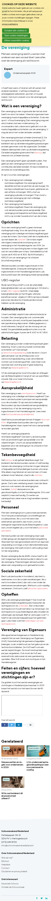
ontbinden (23, 605)
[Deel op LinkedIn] (19, 725)
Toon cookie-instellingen (16, 35)
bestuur (38, 152)
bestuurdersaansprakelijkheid (20, 414)
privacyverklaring (10, 24)
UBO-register (13, 291)
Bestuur (5, 861)
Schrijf (14, 489)
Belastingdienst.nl (19, 367)
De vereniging (15, 47)
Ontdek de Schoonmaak (12, 887)
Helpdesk (5, 864)
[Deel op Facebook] (4, 725)
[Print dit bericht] (30, 725)
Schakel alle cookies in (15, 30)
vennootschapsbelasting (14, 352)
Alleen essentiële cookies (16, 40)
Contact (5, 868)
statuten (22, 239)
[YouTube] (49, 898)
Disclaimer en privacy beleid (14, 871)
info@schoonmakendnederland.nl (17, 845)
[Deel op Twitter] (11, 725)
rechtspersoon (29, 393)
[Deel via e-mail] (25, 724)
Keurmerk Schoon (10, 883)
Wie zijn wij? (7, 857)
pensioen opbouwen (38, 588)
